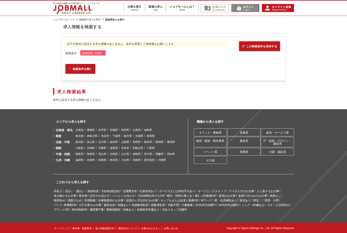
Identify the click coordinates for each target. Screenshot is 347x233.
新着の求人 (156, 7)
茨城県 (139, 135)
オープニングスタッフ (212, 191)
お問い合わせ (171, 228)
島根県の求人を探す (90, 19)
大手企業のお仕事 (90, 205)
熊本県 (114, 159)
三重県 (151, 147)
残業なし (275, 196)
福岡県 (79, 159)
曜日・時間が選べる (179, 196)
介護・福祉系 (277, 152)
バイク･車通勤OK (65, 205)
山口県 (125, 153)
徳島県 (137, 153)
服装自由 (109, 205)
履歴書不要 (97, 209)
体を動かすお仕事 (65, 196)
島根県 (91, 153)
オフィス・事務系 (210, 132)
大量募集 (187, 205)
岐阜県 (148, 141)
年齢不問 (173, 205)
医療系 (244, 152)
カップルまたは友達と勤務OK (179, 200)
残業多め (59, 200)
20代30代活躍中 (205, 205)
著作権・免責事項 (82, 228)
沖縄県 (162, 159)
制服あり (123, 205)
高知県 (171, 153)
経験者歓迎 (158, 205)
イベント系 (210, 152)
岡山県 (102, 153)
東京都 (79, 135)
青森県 (91, 129)
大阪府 (79, 147)
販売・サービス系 (277, 132)
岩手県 (102, 129)
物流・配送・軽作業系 (210, 141)
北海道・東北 (64, 130)
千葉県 (116, 135)
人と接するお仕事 (268, 191)
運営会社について (127, 228)
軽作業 (83, 196)
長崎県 (102, 159)
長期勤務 (90, 200)
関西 (58, 148)
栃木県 (128, 135)
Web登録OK (79, 209)
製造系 (244, 141)
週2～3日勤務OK (205, 196)
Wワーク (206, 200)
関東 (58, 136)
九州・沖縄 (63, 160)
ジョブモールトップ (64, 19)
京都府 (91, 147)
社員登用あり (147, 191)
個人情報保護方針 (104, 228)
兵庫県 (102, 147)
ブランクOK (61, 209)
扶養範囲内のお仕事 (110, 200)
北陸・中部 (63, 142)
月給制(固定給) (110, 191)
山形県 (137, 129)
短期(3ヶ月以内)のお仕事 (142, 200)
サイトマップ (61, 228)
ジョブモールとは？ (182, 7)
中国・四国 (63, 154)
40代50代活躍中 (228, 205)
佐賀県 (91, 159)
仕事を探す (135, 7)
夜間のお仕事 (227, 196)
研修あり (128, 209)
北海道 (79, 129)
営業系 (244, 132)
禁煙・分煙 (271, 200)
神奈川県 (92, 135)
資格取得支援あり (148, 209)
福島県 (148, 129)
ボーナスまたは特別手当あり (177, 191)
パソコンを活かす (123, 196)
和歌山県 (138, 147)
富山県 (91, 141)
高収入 (58, 191)
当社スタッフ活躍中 (174, 209)
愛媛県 (159, 153)
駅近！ (257, 200)
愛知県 (171, 141)
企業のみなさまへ (150, 228)
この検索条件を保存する (261, 46)
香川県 (148, 153)
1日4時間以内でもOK (150, 196)
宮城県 (114, 129)
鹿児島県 (149, 159)
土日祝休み (283, 205)
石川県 (102, 141)
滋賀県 (114, 147)
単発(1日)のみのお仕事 (252, 196)
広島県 (114, 153)
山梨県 (125, 141)
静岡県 (159, 141)
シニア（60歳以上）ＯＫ (257, 205)
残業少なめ (75, 200)
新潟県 (79, 141)
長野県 (137, 141)
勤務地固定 (113, 209)
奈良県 (125, 147)
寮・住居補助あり (225, 200)
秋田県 (125, 129)
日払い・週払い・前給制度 (82, 191)
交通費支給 (130, 191)
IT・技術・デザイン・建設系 (277, 142)
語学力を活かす (100, 196)
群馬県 (151, 135)
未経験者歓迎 (140, 205)
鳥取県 (79, 153)
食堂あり (245, 200)
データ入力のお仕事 (241, 191)
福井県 (114, 141)
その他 (210, 160)
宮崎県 (137, 159)
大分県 (125, 159)
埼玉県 (105, 135)
